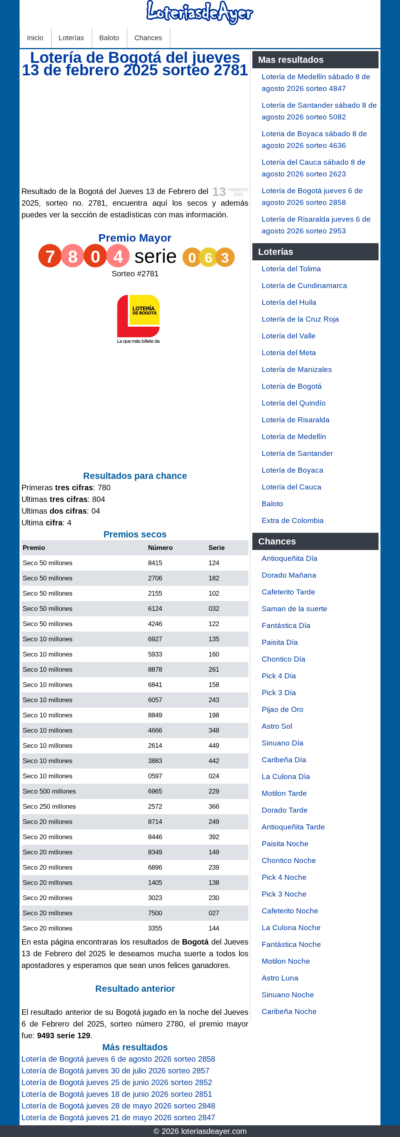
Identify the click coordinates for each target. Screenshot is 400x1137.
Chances (148, 38)
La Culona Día (286, 776)
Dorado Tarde (285, 810)
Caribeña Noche (289, 1011)
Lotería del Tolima (291, 269)
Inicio (35, 38)
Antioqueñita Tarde (293, 827)
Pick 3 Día (279, 693)
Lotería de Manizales (297, 369)
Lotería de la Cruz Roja (300, 319)
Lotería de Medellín (294, 436)
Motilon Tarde (284, 793)
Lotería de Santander (297, 453)
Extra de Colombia (293, 520)
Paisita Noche (285, 844)
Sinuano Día (283, 743)
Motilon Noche (286, 961)
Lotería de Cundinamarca (304, 285)
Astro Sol (277, 726)
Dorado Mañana (289, 575)
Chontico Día (283, 659)
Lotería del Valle (289, 336)
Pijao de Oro (283, 709)
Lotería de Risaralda (296, 420)
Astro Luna (280, 978)
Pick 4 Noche (284, 877)
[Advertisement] (134, 130)
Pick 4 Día (279, 676)
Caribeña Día (284, 760)
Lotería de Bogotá (292, 386)
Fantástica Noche (291, 944)
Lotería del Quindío (294, 403)
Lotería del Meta (289, 353)
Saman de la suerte (294, 609)
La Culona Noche (291, 927)
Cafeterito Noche (290, 911)
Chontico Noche (289, 860)
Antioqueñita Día (290, 558)
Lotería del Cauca (291, 487)
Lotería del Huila (289, 302)
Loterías (71, 38)
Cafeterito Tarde (288, 592)
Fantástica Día (286, 625)
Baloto (109, 38)
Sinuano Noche (288, 995)
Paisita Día (280, 642)
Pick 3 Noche (284, 894)
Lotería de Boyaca (292, 470)
